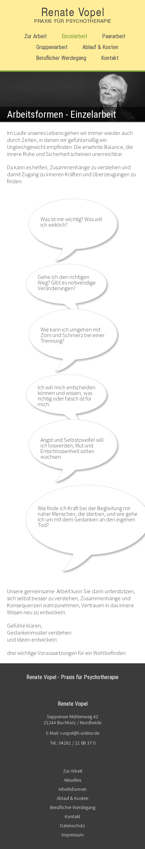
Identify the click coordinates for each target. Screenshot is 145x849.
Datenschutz (72, 825)
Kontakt (110, 58)
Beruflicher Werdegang (61, 58)
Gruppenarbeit (52, 47)
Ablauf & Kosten (100, 47)
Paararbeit (113, 36)
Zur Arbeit (35, 36)
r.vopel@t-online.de (79, 733)
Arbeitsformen (72, 789)
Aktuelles (72, 780)
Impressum (73, 834)
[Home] (72, 21)
